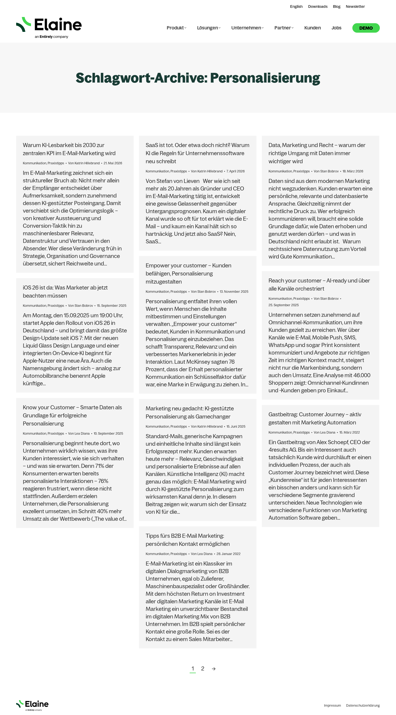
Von (84, 163)
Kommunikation (34, 163)
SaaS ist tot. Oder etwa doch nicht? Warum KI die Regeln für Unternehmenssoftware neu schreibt (197, 153)
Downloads (318, 6)
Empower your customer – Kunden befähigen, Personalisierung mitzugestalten (188, 273)
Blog (337, 6)
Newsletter (355, 6)
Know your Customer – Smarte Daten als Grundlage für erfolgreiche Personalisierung (72, 415)
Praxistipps (56, 163)
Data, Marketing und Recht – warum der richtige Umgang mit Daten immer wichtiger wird (317, 153)
